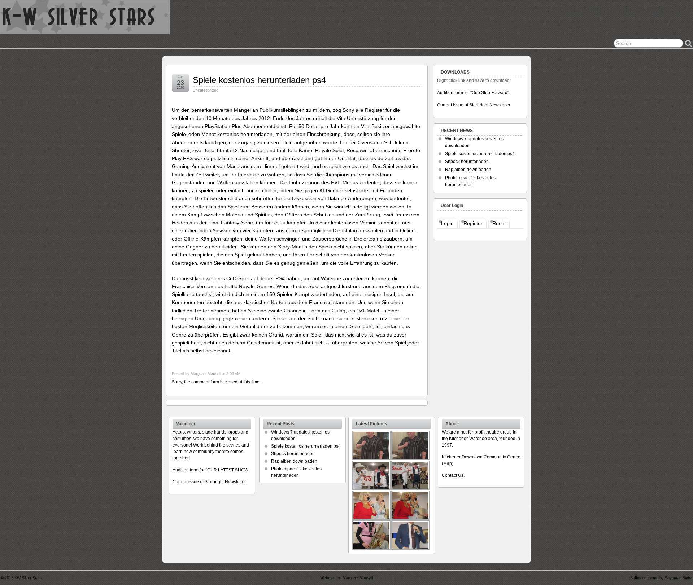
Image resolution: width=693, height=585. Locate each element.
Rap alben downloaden (468, 169)
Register (473, 223)
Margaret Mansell (206, 373)
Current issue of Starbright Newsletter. (474, 104)
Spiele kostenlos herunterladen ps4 (259, 80)
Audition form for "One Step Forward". (473, 92)
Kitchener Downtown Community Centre (481, 456)
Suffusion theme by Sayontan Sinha (661, 578)
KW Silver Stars (28, 578)
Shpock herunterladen (467, 161)
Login (447, 223)
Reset (499, 223)
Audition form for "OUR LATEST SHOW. (211, 469)
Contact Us (452, 475)
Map (447, 463)
